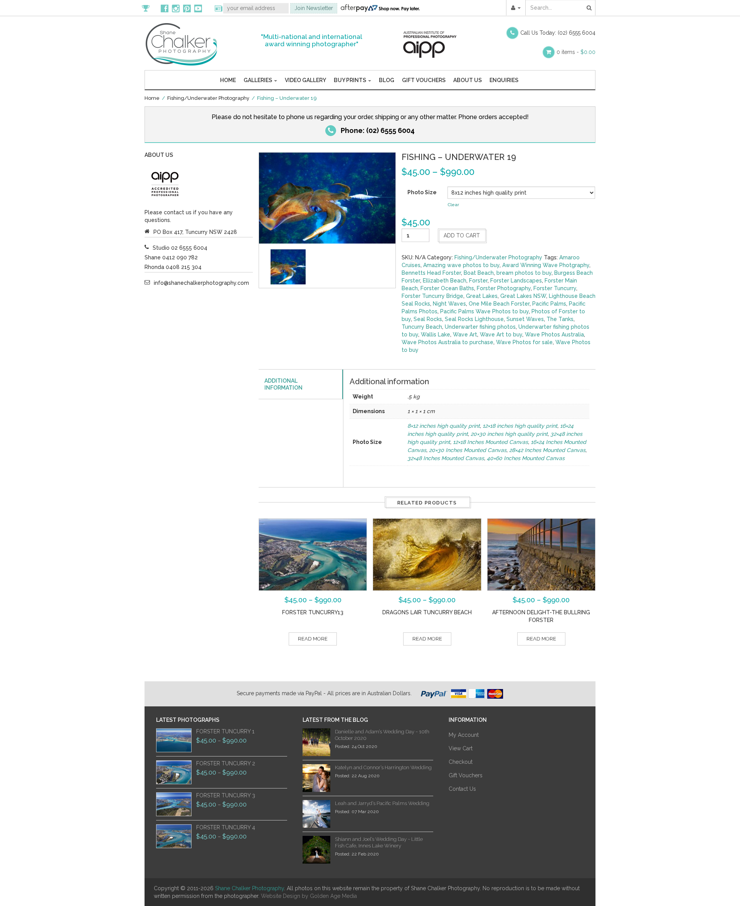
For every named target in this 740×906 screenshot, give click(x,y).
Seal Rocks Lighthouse (474, 319)
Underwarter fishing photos (480, 327)
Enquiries (503, 80)
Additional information (283, 384)
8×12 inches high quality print (443, 426)
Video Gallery (305, 80)
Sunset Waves (525, 319)
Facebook (164, 8)
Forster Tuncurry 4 (225, 827)
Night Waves (449, 304)
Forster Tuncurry (554, 288)
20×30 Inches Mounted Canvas (467, 450)
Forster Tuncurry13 (312, 612)
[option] (288, 266)
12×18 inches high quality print (520, 426)
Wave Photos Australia (554, 334)
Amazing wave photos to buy (461, 265)
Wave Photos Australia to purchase (447, 342)
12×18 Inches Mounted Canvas (490, 442)
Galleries (258, 80)
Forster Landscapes (516, 280)
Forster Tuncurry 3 (225, 795)
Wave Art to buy (501, 334)
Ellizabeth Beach (444, 280)
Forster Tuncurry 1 (225, 731)
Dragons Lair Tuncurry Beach (427, 612)
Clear (453, 204)
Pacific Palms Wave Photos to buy (484, 311)
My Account (464, 735)
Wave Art (465, 334)
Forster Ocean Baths (447, 288)
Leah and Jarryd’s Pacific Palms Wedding (382, 803)
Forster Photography (504, 288)
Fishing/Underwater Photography (208, 98)
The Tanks (560, 319)
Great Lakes (482, 296)
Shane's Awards (149, 8)
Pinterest (187, 8)
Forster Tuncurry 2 (225, 763)
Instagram (176, 8)
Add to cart (462, 235)
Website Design (280, 896)
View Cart (461, 748)
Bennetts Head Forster (431, 273)
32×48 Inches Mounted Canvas (445, 458)
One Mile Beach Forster (499, 304)
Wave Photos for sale (524, 342)
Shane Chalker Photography (249, 888)
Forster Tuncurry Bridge (432, 296)
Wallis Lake (435, 334)
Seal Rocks (428, 319)
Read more (313, 639)
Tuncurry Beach (422, 327)
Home (228, 80)
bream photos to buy (524, 273)
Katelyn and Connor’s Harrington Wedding (383, 767)
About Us (467, 80)
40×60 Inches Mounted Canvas (526, 458)
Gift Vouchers (424, 80)
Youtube (198, 8)
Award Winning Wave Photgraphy (545, 265)
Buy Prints (350, 80)
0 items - (576, 52)
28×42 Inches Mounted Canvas (547, 450)
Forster (478, 280)
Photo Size (422, 192)
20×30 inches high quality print (509, 434)
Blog (386, 80)
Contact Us (462, 789)
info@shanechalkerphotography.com (201, 283)
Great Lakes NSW (523, 296)
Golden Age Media (333, 896)
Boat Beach (479, 273)
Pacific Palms (549, 304)
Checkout (461, 762)
